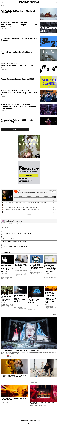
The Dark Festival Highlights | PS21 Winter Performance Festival (7, 297)
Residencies (20, 8)
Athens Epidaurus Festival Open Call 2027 (17, 79)
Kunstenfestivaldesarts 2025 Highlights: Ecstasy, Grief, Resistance (36, 300)
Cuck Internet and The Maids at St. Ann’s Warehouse (20, 350)
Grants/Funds (22, 36)
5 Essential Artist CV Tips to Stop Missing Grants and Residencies (36, 266)
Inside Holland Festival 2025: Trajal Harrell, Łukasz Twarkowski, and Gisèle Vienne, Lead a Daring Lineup (50, 297)
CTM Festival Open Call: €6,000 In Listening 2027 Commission (18, 107)
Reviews (8, 49)
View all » (55, 252)
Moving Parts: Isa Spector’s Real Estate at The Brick (19, 53)
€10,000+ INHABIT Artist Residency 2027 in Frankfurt (18, 66)
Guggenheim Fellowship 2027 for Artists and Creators (19, 39)
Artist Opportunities (6, 8)
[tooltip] (28, 423)
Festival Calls (4, 76)
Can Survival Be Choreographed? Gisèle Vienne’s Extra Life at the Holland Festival (14, 399)
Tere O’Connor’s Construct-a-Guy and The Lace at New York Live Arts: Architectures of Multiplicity (14, 376)
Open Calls (27, 76)
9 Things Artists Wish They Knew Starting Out (21, 265)
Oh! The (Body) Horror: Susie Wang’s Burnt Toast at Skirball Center (42, 403)
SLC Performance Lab (5, 223)
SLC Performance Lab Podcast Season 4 (16, 223)
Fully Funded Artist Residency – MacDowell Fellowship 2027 (18, 12)
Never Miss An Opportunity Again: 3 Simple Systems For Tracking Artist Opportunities (50, 268)
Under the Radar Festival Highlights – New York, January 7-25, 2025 (20, 298)
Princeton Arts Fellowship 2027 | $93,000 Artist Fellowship (18, 121)
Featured (14, 8)
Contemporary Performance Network (17, 356)
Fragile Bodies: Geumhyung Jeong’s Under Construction (43, 378)
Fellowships (4, 22)
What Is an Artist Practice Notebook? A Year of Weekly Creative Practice (7, 268)
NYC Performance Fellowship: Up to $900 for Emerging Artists (19, 25)
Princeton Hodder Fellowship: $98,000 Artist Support (19, 93)
